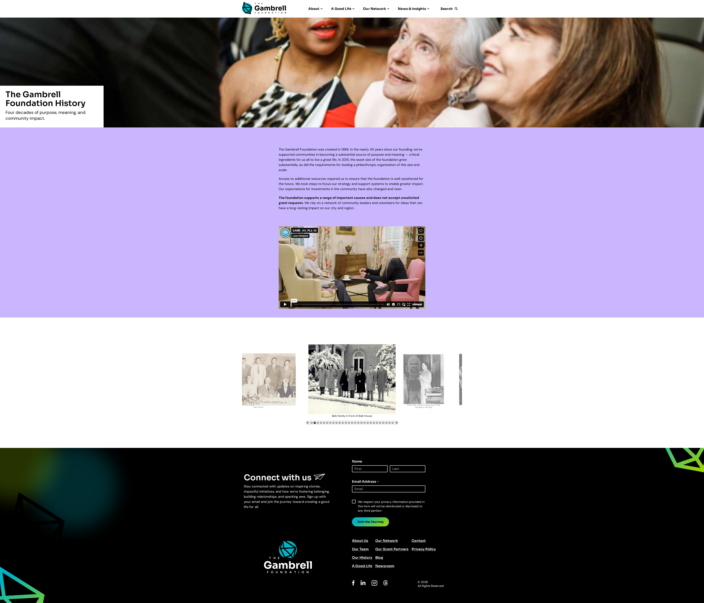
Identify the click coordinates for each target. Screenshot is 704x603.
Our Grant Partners (391, 549)
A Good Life (362, 566)
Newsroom (384, 566)
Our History (362, 558)
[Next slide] (396, 422)
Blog (379, 558)
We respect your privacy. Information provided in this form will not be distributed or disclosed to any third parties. (391, 506)
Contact (419, 541)
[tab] (312, 423)
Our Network (386, 541)
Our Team (360, 549)
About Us (360, 541)
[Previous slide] (308, 422)
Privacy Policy (424, 549)
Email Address (365, 482)
